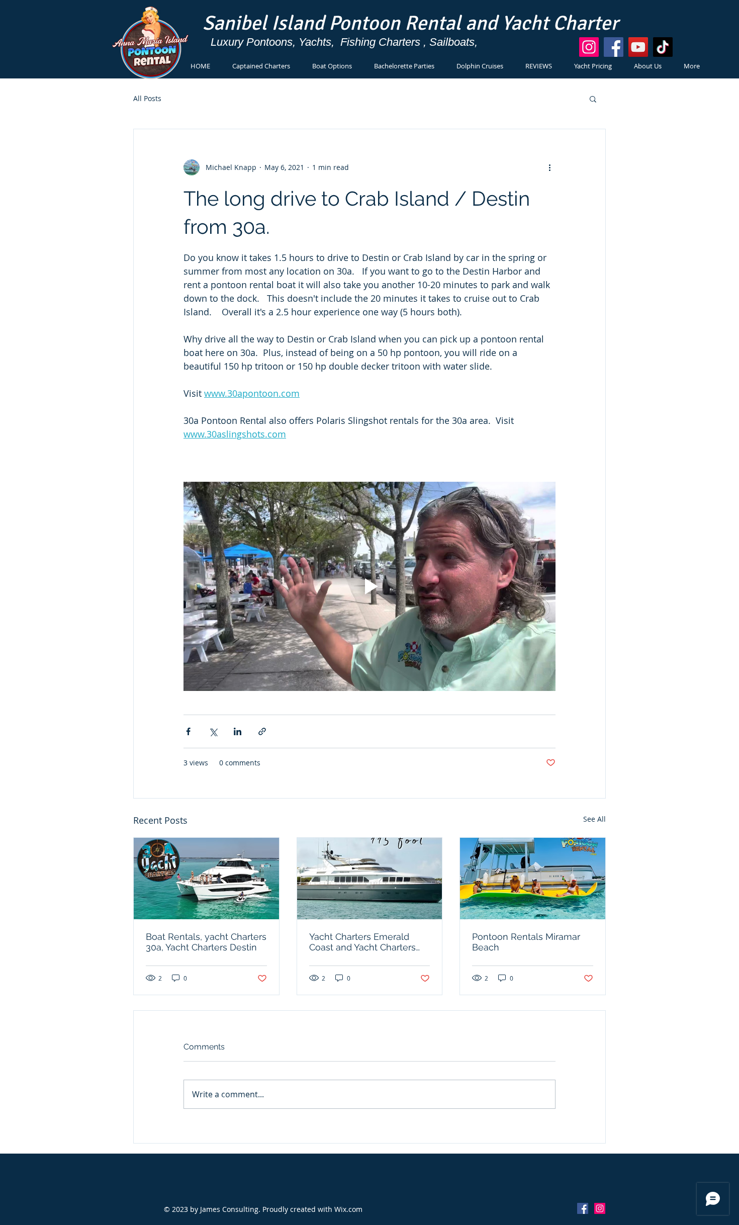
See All (594, 819)
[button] (593, 99)
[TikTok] (663, 47)
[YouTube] (638, 47)
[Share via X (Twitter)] (213, 731)
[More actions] (549, 167)
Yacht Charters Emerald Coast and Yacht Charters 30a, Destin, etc (362, 941)
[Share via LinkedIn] (237, 731)
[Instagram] (589, 47)
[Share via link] (262, 731)
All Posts (147, 98)
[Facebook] (613, 47)
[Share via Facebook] (188, 731)
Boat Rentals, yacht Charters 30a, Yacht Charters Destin (206, 941)
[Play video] (369, 586)
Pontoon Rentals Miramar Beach (526, 941)
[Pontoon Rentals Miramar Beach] (532, 878)
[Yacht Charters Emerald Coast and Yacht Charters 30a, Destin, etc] (369, 878)
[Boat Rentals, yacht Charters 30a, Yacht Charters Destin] (206, 878)
